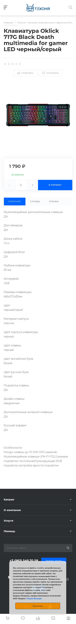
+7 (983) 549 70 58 (24, 560)
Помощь (9, 531)
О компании (12, 510)
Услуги (8, 520)
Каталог (9, 499)
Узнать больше (34, 598)
